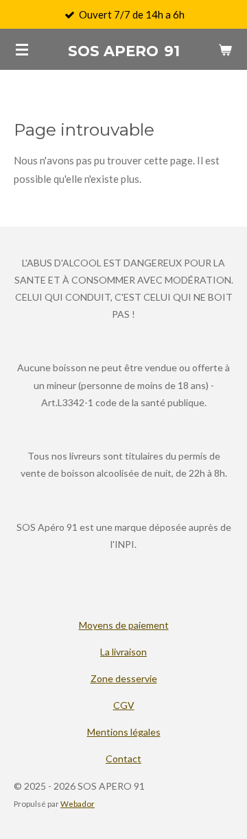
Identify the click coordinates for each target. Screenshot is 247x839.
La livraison (123, 652)
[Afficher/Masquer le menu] (22, 49)
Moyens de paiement (124, 625)
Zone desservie (124, 678)
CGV (123, 705)
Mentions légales (124, 732)
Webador (77, 803)
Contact (123, 758)
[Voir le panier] (225, 49)
